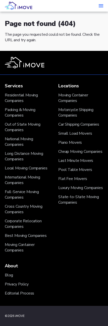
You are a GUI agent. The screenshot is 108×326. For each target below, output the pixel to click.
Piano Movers (70, 142)
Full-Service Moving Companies (22, 194)
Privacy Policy (17, 284)
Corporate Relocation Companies (23, 223)
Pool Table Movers (75, 169)
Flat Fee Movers (72, 179)
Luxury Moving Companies (80, 188)
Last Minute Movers (75, 160)
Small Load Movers (75, 133)
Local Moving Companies (26, 168)
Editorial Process (19, 293)
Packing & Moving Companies (20, 112)
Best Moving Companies (26, 235)
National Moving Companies (19, 141)
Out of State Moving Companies (22, 127)
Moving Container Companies (20, 247)
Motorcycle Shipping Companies (75, 112)
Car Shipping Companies (78, 124)
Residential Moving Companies (21, 97)
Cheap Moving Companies (80, 151)
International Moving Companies (22, 180)
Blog (9, 275)
